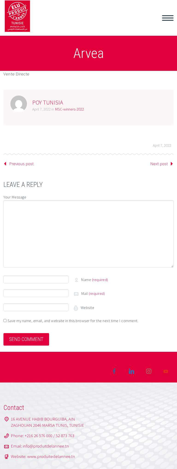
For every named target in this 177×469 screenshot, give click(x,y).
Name (94, 279)
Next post (159, 163)
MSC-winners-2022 (69, 109)
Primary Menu (168, 18)
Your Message (14, 197)
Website (87, 307)
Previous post (21, 163)
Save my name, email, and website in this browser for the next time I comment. (73, 320)
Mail (93, 293)
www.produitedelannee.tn (51, 456)
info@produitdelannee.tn (46, 446)
